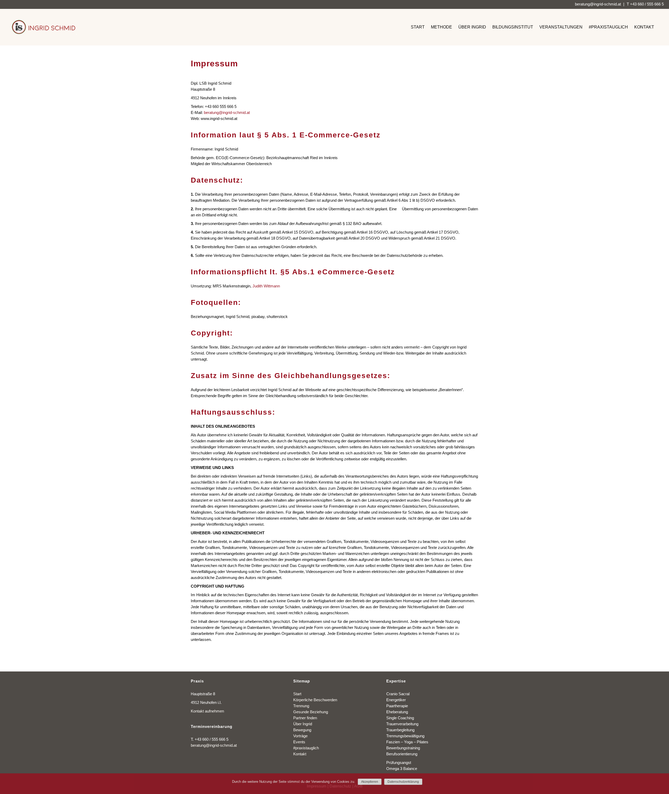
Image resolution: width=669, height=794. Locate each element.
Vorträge (300, 736)
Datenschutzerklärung (403, 782)
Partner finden (305, 718)
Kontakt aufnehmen (207, 711)
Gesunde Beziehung (310, 712)
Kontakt (299, 754)
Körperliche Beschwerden (315, 700)
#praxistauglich (306, 748)
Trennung (301, 706)
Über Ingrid (302, 724)
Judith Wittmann (266, 286)
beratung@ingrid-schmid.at (598, 4)
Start (297, 694)
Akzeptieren (369, 782)
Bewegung (302, 730)
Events (299, 742)
